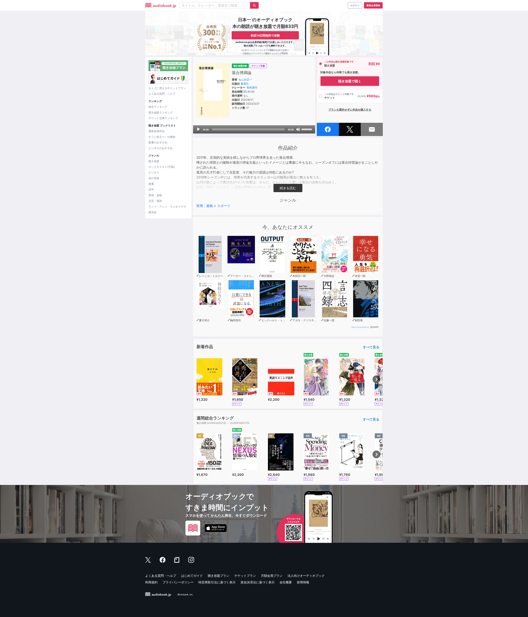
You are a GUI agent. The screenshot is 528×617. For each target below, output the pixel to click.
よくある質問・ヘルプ (161, 93)
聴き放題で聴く (349, 81)
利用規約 (151, 582)
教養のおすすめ (157, 142)
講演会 (152, 212)
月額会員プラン (272, 576)
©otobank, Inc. (185, 594)
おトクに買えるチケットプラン (167, 88)
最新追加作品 (156, 131)
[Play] (198, 129)
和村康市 (252, 87)
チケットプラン (245, 576)
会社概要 (285, 582)
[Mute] (298, 129)
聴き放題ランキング (160, 112)
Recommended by (360, 327)
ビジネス (153, 172)
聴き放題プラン (218, 576)
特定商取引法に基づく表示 (217, 582)
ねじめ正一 (245, 79)
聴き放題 (153, 161)
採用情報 (303, 582)
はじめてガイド (192, 576)
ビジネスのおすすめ (160, 148)
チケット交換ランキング (163, 118)
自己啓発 (153, 178)
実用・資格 (155, 195)
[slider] (307, 129)
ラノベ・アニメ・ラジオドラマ (167, 206)
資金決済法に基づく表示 (257, 582)
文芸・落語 (155, 200)
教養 (151, 184)
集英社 (245, 83)
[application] (254, 129)
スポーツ (223, 206)
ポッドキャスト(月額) (161, 166)
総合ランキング (157, 106)
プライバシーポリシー (178, 582)
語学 (151, 189)
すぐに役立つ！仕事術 (161, 136)
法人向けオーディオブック (306, 576)
